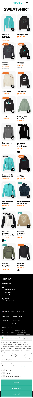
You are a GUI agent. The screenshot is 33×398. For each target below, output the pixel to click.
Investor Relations (7, 327)
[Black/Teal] (5, 208)
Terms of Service (17, 317)
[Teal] (5, 240)
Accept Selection (16, 388)
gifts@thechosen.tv (10, 289)
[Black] (18, 152)
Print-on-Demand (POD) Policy (10, 324)
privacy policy (21, 366)
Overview (28, 338)
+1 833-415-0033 (9, 300)
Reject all (16, 382)
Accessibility (20, 311)
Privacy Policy (5, 320)
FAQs (12, 311)
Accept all (16, 394)
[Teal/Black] (3, 208)
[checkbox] (6, 370)
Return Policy (5, 317)
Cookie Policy (16, 320)
